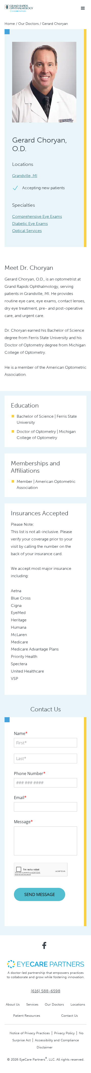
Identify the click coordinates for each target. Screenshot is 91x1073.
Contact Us (69, 1015)
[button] (82, 8)
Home (10, 24)
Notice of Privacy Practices (30, 1033)
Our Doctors (28, 24)
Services (32, 1004)
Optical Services (27, 230)
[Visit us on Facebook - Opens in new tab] (44, 945)
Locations (78, 1004)
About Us (13, 1004)
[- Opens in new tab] (45, 964)
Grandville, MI (24, 175)
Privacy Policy (64, 1033)
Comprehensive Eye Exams (37, 216)
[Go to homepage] (19, 8)
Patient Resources (26, 1015)
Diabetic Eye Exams (30, 223)
